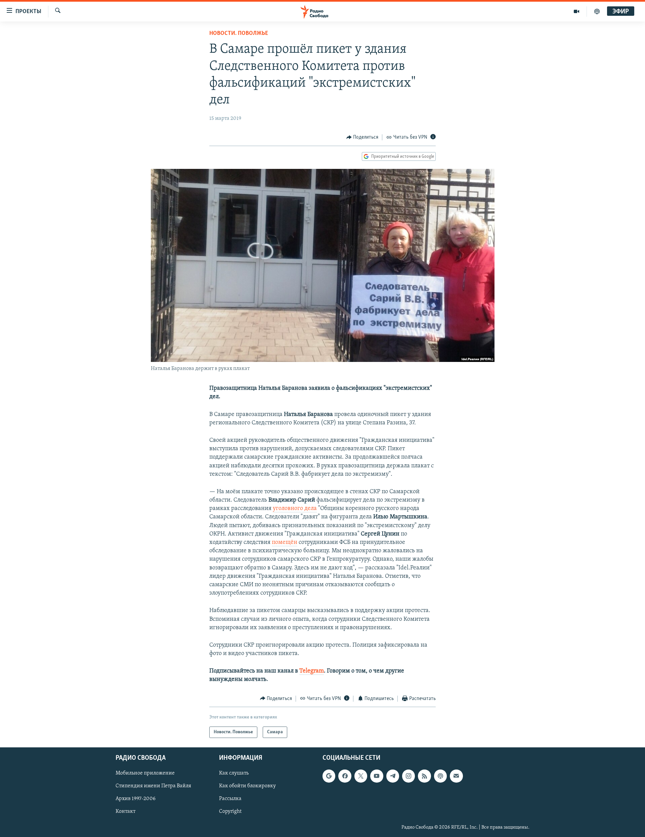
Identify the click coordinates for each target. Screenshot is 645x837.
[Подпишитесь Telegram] (392, 776)
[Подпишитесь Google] (328, 776)
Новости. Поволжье (238, 34)
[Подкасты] (440, 776)
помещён (284, 543)
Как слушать (234, 773)
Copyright (230, 812)
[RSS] (424, 776)
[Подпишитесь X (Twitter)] (360, 776)
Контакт (125, 812)
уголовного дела (295, 509)
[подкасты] (597, 11)
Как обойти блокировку (247, 786)
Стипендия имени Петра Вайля (153, 786)
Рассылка (230, 799)
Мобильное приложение (145, 773)
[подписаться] (456, 776)
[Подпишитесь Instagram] (408, 776)
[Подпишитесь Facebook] (344, 776)
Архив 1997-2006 (136, 799)
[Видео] (576, 11)
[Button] (362, 137)
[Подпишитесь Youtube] (376, 776)
